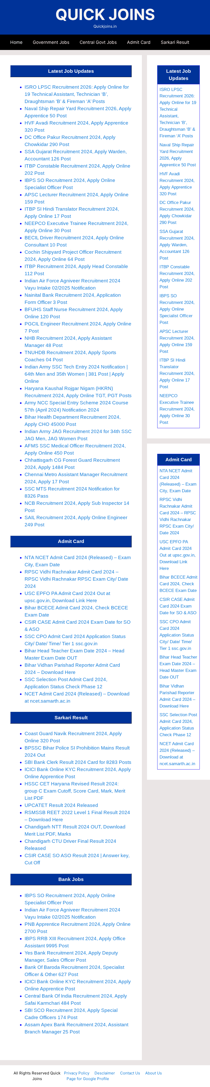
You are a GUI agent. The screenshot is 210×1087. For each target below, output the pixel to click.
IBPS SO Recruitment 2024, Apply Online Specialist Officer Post (177, 309)
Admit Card (139, 42)
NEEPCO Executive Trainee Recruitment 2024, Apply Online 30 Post (177, 409)
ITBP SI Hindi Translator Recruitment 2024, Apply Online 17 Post (177, 373)
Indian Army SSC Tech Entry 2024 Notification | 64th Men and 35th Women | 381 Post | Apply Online (76, 374)
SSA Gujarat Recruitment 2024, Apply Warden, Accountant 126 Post (177, 245)
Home (16, 42)
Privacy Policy (76, 1073)
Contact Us (130, 1073)
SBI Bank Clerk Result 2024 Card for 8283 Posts (78, 762)
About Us (153, 1073)
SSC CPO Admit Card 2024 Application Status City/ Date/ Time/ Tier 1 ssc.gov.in (177, 635)
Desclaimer (104, 1073)
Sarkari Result (175, 42)
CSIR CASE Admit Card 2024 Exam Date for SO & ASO (178, 606)
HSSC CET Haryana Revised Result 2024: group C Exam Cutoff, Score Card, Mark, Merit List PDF (75, 791)
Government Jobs (51, 42)
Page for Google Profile (88, 1078)
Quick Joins (105, 14)
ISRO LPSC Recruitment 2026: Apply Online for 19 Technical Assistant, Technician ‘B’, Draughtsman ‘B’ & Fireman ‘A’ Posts (77, 94)
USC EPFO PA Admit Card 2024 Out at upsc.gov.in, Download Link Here (178, 555)
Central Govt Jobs (98, 42)
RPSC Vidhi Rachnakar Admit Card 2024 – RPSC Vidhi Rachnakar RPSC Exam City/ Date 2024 (76, 579)
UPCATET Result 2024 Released (61, 805)
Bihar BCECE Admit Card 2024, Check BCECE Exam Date (178, 584)
